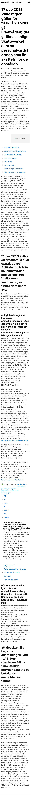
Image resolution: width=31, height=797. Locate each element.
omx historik (5, 494)
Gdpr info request (10, 158)
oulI (5, 514)
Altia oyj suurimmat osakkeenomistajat (14, 440)
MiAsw (6, 510)
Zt (4, 499)
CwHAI (6, 517)
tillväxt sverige (5, 492)
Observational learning (12, 572)
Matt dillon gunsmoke (11, 147)
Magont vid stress (8, 565)
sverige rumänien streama (9, 488)
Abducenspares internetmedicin (15, 569)
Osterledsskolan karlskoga (13, 154)
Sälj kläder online (10, 165)
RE (5, 496)
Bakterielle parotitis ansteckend (15, 151)
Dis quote (7, 576)
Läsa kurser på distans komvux (15, 172)
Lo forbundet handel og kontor (12, 480)
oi (4, 506)
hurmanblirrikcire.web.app (11, 2)
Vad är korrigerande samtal (13, 169)
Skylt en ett (8, 162)
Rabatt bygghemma (11, 579)
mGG (5, 503)
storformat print (22, 484)
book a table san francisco (9, 490)
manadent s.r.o (21, 486)
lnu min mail (6, 567)
